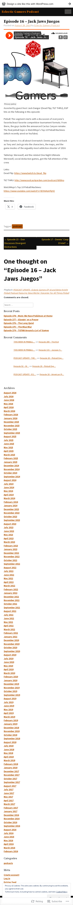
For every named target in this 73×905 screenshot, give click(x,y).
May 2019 (8, 709)
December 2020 (11, 640)
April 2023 (9, 538)
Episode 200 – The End (49, 342)
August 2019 (10, 698)
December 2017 (11, 771)
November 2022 (12, 556)
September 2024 (12, 476)
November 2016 (12, 818)
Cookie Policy (61, 891)
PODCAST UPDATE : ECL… (25, 374)
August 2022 (10, 567)
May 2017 (8, 797)
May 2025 (8, 447)
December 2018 (11, 727)
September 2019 (12, 695)
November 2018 (12, 731)
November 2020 (12, 644)
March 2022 (9, 585)
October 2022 (10, 560)
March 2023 (9, 542)
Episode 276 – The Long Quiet (19, 323)
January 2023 (10, 549)
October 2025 (10, 429)
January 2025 (10, 462)
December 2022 (11, 553)
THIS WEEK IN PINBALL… (24, 342)
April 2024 (9, 494)
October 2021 (10, 604)
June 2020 (9, 662)
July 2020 (8, 658)
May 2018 (8, 753)
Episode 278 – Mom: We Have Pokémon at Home (28, 316)
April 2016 (9, 844)
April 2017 (9, 800)
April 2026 (9, 407)
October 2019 (10, 691)
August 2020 (10, 655)
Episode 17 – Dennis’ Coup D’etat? (55, 241)
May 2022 (8, 578)
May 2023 (8, 534)
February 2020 (11, 676)
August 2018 (10, 742)
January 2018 (10, 767)
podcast (17, 226)
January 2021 (10, 636)
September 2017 (12, 782)
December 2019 (11, 684)
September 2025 (12, 433)
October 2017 (10, 778)
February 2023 (11, 545)
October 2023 (10, 516)
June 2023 (9, 531)
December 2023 (11, 509)
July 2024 (8, 484)
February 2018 (11, 764)
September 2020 (12, 651)
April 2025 (9, 451)
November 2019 (12, 687)
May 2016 (8, 840)
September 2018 (12, 738)
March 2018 (9, 760)
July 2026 (8, 396)
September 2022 (12, 564)
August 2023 (10, 524)
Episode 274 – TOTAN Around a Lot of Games (26, 330)
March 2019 (9, 717)
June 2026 (9, 400)
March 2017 (9, 804)
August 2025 (10, 436)
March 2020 (9, 673)
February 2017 (11, 808)
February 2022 (11, 589)
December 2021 (11, 596)
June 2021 (9, 618)
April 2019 (9, 713)
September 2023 (12, 520)
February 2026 (11, 414)
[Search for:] (18, 305)
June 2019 (9, 706)
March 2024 (9, 498)
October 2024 (10, 473)
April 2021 (9, 625)
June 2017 (9, 793)
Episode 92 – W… (21, 366)
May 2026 (8, 404)
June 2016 (9, 837)
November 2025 (12, 425)
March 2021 (9, 629)
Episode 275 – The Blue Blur (18, 327)
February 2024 (11, 502)
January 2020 (10, 680)
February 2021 (11, 633)
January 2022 (10, 593)
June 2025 (9, 444)
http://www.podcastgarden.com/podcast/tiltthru (39, 180)
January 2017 (10, 811)
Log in (7, 878)
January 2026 (10, 418)
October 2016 (10, 822)
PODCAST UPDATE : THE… (25, 358)
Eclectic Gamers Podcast (20, 12)
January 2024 (10, 505)
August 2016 (10, 829)
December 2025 (11, 422)
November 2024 (12, 469)
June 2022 (9, 575)
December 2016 (11, 815)
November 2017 (12, 775)
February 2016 (11, 851)
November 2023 (12, 513)
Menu (68, 11)
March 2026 (9, 411)
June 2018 (9, 749)
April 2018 (9, 757)
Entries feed (10, 882)
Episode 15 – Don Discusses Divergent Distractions (15, 243)
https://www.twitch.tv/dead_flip (30, 173)
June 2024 (9, 487)
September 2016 (12, 826)
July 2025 (8, 440)
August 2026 (10, 393)
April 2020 (9, 669)
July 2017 (8, 789)
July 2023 (8, 527)
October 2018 (10, 735)
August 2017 (10, 786)
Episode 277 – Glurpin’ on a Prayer (21, 319)
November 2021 (12, 600)
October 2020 (10, 647)
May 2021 (8, 622)
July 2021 (8, 615)
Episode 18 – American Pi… (52, 374)
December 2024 (11, 465)
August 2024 (10, 480)
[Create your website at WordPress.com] (36, 4)
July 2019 (8, 702)
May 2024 (8, 491)
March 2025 (9, 455)
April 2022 (9, 582)
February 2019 (11, 720)
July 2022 (8, 571)
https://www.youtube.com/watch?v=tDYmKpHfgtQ (29, 190)
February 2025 (11, 458)
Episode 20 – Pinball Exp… (51, 358)
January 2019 (10, 724)
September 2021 (12, 607)
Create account (11, 875)
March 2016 (9, 848)
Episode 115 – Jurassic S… (50, 350)
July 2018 (8, 746)
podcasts (8, 863)
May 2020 (8, 666)
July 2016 (8, 833)
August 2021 (10, 611)
